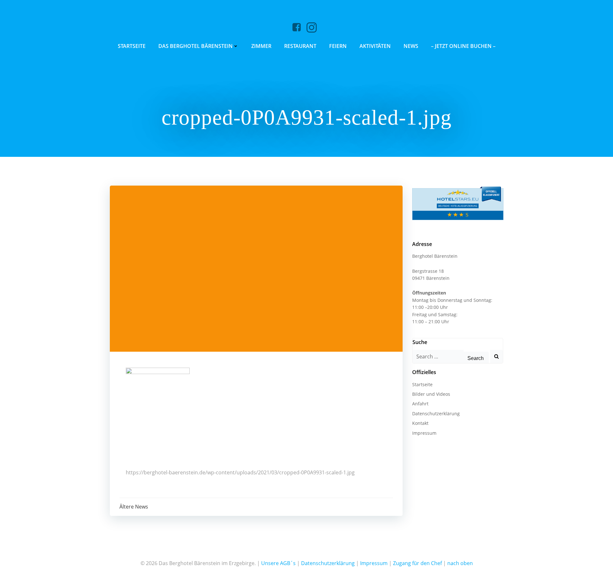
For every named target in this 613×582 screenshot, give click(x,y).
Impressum (424, 433)
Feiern (338, 46)
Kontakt (420, 423)
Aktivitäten (375, 46)
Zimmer (261, 46)
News (411, 46)
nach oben (460, 563)
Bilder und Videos (431, 394)
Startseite (132, 46)
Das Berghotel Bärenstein (195, 46)
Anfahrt (420, 404)
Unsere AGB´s (278, 563)
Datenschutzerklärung (436, 413)
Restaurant (300, 46)
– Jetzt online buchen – (463, 46)
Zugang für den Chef (417, 563)
